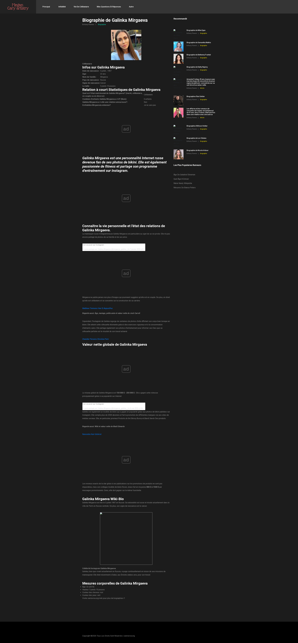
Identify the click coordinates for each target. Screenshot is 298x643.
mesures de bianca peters (185, 187)
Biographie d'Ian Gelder (196, 96)
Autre (131, 7)
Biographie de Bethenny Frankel (199, 55)
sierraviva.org (129, 636)
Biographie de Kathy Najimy (197, 67)
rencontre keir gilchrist (91, 434)
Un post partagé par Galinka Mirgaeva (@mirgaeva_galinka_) (105, 249)
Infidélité (62, 7)
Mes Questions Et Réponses (109, 7)
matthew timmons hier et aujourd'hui (97, 308)
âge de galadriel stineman (184, 175)
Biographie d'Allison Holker (197, 126)
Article (202, 88)
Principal (46, 7)
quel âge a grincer (181, 179)
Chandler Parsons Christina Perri (95, 339)
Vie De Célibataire (81, 7)
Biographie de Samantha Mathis (199, 42)
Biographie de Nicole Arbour (197, 150)
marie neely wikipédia (183, 183)
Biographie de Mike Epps (196, 30)
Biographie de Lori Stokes (196, 138)
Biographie (102, 24)
